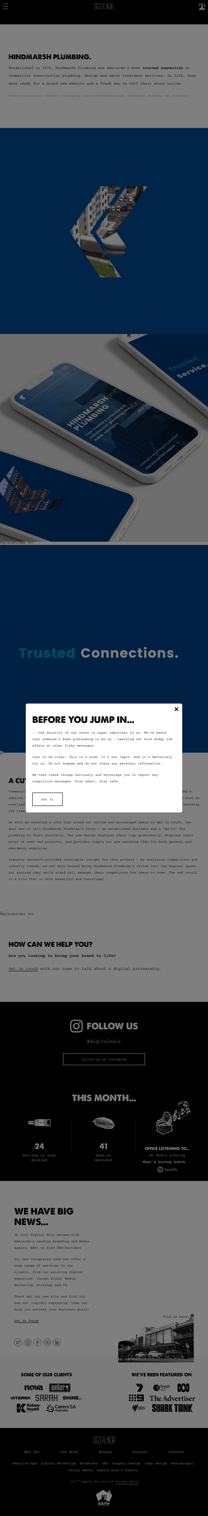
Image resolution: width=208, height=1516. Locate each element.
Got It (47, 799)
